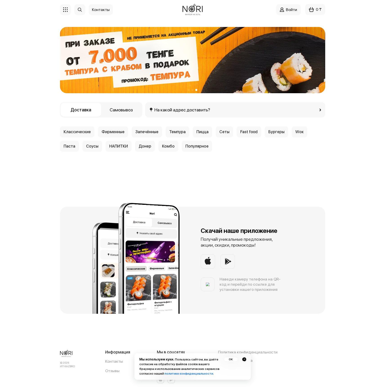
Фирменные (113, 131)
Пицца (202, 131)
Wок (299, 131)
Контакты (114, 361)
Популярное (197, 146)
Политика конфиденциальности (248, 352)
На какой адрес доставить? (182, 110)
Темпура (177, 131)
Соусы (92, 146)
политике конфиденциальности (189, 373)
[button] (189, 90)
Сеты (224, 131)
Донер (145, 146)
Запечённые (146, 131)
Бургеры (276, 131)
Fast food (249, 131)
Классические (77, 131)
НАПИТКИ (118, 146)
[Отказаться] (244, 359)
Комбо (168, 146)
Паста (69, 146)
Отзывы (112, 370)
